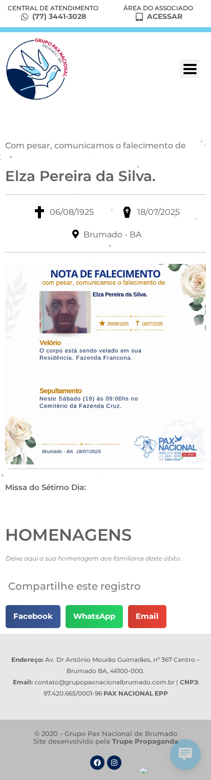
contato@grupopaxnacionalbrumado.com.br (104, 682)
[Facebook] (97, 762)
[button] (33, 616)
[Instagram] (114, 762)
